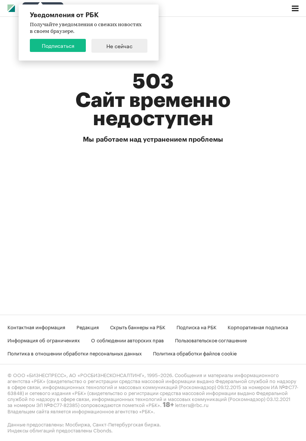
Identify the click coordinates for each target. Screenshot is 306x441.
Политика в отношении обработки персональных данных (74, 353)
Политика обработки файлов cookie (195, 353)
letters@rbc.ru (192, 404)
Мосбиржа (77, 424)
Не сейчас (119, 45)
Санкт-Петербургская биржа (126, 424)
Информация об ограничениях (43, 339)
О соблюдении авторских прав (127, 339)
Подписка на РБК (196, 326)
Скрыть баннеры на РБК (137, 326)
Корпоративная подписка (258, 326)
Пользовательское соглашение (211, 339)
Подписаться (58, 45)
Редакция (87, 326)
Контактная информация (36, 326)
